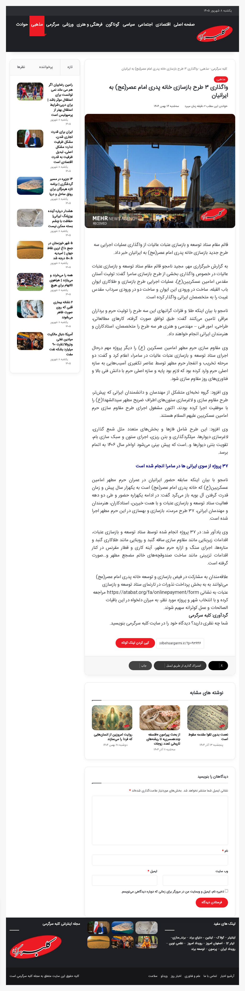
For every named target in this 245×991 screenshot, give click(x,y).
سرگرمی (52, 24)
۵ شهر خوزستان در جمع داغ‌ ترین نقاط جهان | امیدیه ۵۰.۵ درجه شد (60, 250)
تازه (69, 67)
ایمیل (152, 871)
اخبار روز (176, 976)
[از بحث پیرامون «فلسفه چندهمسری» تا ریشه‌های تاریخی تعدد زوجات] (159, 717)
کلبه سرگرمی (219, 69)
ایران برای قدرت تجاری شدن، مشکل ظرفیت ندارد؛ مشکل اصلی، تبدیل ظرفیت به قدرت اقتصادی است (62, 147)
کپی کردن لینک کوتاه (135, 643)
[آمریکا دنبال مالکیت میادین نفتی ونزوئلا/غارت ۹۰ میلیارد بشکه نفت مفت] (30, 341)
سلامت (152, 976)
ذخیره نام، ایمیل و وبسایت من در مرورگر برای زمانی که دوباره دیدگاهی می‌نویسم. (172, 891)
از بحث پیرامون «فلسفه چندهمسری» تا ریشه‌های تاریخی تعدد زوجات (163, 739)
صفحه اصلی (184, 24)
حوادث (22, 24)
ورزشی (67, 24)
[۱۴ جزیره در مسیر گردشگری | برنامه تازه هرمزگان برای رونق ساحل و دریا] (30, 186)
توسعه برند (198, 949)
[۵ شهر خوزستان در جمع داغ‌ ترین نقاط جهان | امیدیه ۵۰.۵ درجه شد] (30, 250)
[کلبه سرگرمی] (214, 33)
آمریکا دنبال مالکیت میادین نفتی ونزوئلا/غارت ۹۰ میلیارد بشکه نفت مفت (60, 344)
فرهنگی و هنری (89, 24)
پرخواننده (46, 67)
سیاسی (129, 24)
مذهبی (37, 24)
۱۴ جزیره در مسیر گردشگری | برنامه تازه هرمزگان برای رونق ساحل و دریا (61, 186)
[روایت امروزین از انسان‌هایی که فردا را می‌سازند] (112, 717)
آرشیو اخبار (227, 976)
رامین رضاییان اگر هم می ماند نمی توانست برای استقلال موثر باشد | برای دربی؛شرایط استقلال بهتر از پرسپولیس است (60, 100)
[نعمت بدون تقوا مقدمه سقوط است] (207, 717)
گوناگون (112, 24)
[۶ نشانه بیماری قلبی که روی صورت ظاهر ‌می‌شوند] (30, 309)
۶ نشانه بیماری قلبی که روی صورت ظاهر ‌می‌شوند (63, 310)
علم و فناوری (192, 976)
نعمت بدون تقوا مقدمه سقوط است (208, 737)
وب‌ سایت (222, 871)
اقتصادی (163, 24)
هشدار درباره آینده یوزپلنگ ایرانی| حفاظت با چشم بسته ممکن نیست (60, 218)
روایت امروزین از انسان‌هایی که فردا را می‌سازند (113, 737)
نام (225, 851)
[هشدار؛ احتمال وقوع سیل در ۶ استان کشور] (146, 942)
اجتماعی (145, 24)
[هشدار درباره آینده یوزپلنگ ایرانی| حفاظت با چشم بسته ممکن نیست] (30, 218)
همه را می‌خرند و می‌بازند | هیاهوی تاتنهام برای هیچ (61, 280)
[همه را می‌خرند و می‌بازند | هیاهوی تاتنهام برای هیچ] (30, 282)
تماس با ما (210, 976)
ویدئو (164, 976)
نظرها (21, 67)
